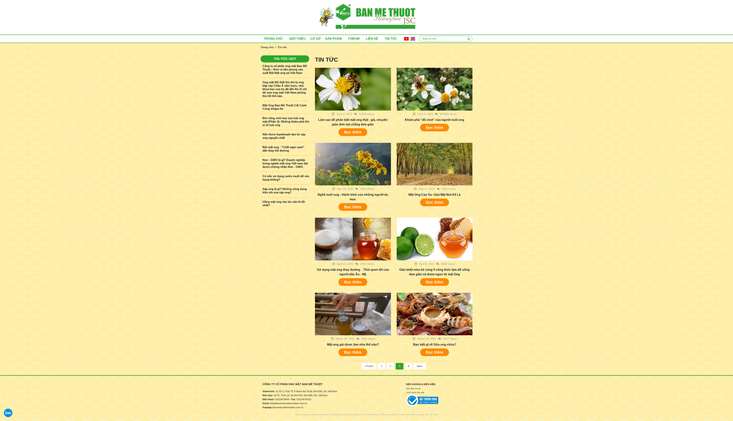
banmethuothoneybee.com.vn (287, 407)
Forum (353, 38)
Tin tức (391, 38)
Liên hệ (372, 38)
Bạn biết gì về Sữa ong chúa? (434, 344)
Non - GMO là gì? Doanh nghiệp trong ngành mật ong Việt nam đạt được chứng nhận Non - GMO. (285, 163)
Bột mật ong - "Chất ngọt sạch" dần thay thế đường (283, 148)
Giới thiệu (297, 38)
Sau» (420, 366)
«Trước (369, 366)
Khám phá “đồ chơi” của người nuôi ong (434, 119)
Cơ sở (315, 38)
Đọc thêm (353, 132)
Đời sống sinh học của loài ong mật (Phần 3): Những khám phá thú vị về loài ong (285, 121)
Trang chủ (273, 38)
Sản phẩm (333, 38)
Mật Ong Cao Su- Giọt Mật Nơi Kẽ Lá (434, 194)
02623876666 (282, 399)
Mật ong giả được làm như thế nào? (353, 344)
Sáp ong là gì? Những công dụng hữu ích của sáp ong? (284, 190)
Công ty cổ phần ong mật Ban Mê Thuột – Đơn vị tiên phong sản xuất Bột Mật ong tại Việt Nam (284, 69)
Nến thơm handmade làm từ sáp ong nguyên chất (283, 136)
